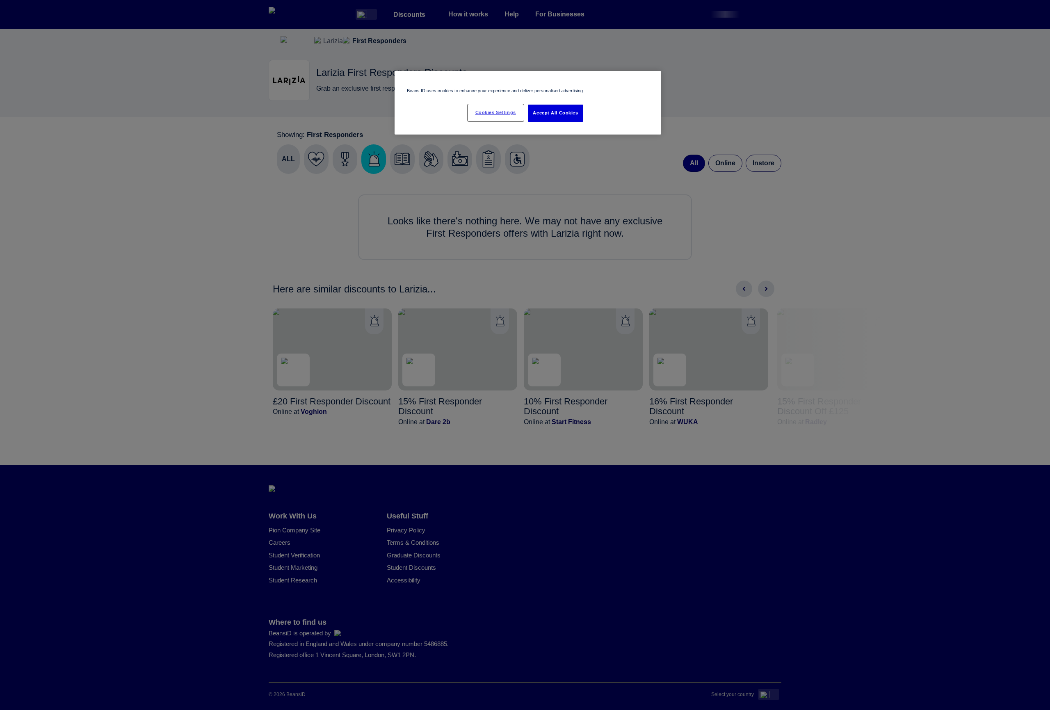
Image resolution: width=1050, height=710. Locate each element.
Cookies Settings (495, 112)
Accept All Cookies (555, 112)
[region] (528, 103)
